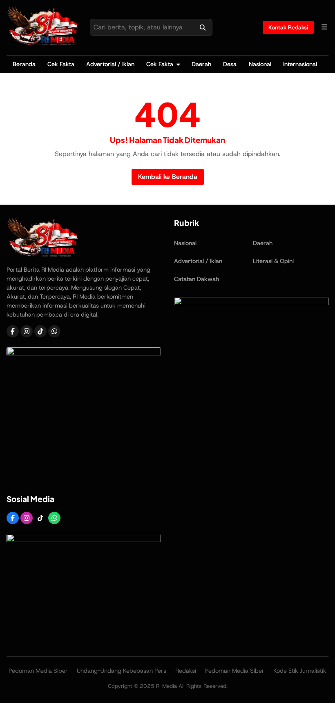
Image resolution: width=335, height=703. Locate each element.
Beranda (24, 64)
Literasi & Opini (273, 261)
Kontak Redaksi (288, 27)
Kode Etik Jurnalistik (299, 671)
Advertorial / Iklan (110, 64)
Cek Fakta (60, 64)
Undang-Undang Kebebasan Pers (121, 671)
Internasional (300, 64)
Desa (230, 64)
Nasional (260, 64)
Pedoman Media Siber (38, 671)
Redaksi (185, 671)
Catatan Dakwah (196, 279)
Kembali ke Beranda (167, 176)
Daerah (201, 64)
